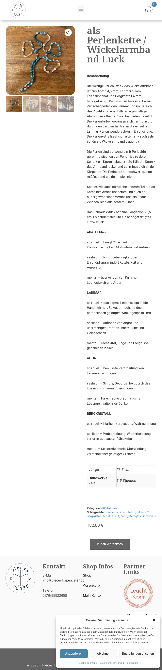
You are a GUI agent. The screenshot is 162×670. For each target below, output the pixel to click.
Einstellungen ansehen (138, 653)
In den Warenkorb (110, 544)
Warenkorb (91, 585)
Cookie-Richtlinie (88, 662)
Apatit (115, 516)
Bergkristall (94, 516)
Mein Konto (92, 595)
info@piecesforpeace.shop (63, 580)
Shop (87, 575)
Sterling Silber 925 (138, 512)
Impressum (132, 662)
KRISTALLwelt (110, 508)
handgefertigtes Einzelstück (138, 516)
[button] (154, 620)
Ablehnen (103, 653)
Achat (106, 516)
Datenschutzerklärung (112, 662)
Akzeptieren (74, 653)
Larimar (120, 512)
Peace (110, 512)
